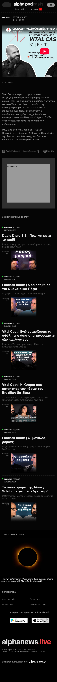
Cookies (42, 651)
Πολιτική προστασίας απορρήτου (25, 651)
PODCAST (16, 227)
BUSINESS (8, 227)
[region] (28, 115)
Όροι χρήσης (7, 651)
